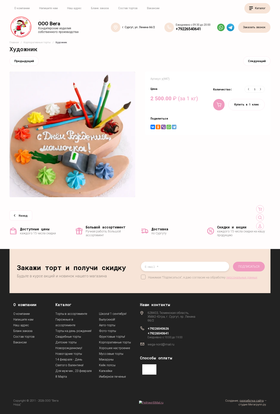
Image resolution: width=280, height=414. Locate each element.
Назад (23, 215)
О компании (22, 8)
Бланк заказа (100, 8)
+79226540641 (188, 29)
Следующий (257, 61)
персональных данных (241, 277)
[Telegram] (174, 127)
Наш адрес (74, 8)
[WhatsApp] (168, 127)
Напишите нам (48, 8)
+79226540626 (158, 328)
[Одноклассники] (158, 127)
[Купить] (219, 104)
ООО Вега (49, 23)
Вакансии (153, 8)
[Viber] (163, 127)
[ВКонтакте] (152, 127)
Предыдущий (24, 61)
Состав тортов (128, 8)
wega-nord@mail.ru (161, 344)
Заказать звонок (254, 27)
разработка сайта (252, 400)
